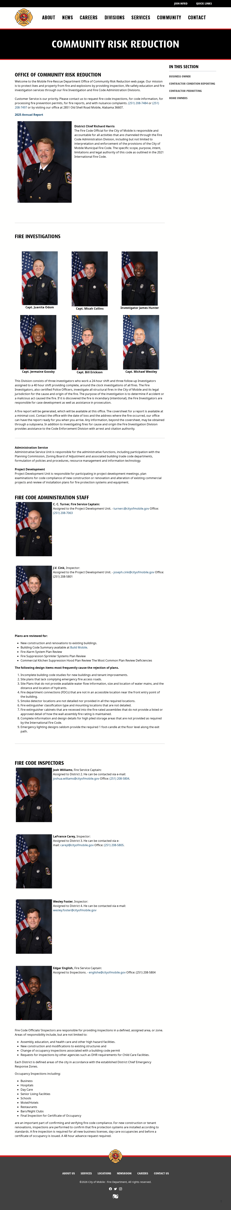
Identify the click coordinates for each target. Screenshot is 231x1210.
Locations (104, 1173)
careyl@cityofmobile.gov (77, 845)
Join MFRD (181, 3)
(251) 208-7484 (138, 103)
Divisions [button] (115, 17)
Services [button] (141, 17)
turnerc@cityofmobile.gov (131, 509)
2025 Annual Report (29, 115)
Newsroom (124, 1173)
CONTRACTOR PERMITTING (185, 91)
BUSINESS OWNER (180, 76)
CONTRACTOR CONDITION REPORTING (192, 84)
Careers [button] (89, 17)
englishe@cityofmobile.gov (107, 972)
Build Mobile (78, 647)
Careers (142, 1173)
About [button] (49, 17)
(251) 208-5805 (114, 845)
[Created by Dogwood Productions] (115, 1196)
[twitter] (116, 1189)
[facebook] (111, 1189)
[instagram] (120, 1189)
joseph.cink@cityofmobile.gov (134, 572)
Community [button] (169, 17)
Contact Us (161, 1173)
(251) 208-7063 (63, 513)
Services (86, 1173)
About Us (68, 1173)
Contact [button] (197, 17)
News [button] (68, 17)
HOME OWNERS (178, 98)
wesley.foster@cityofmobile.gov (74, 910)
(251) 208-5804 (119, 779)
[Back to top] (221, 1202)
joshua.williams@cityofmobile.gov (76, 779)
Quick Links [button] (204, 3)
